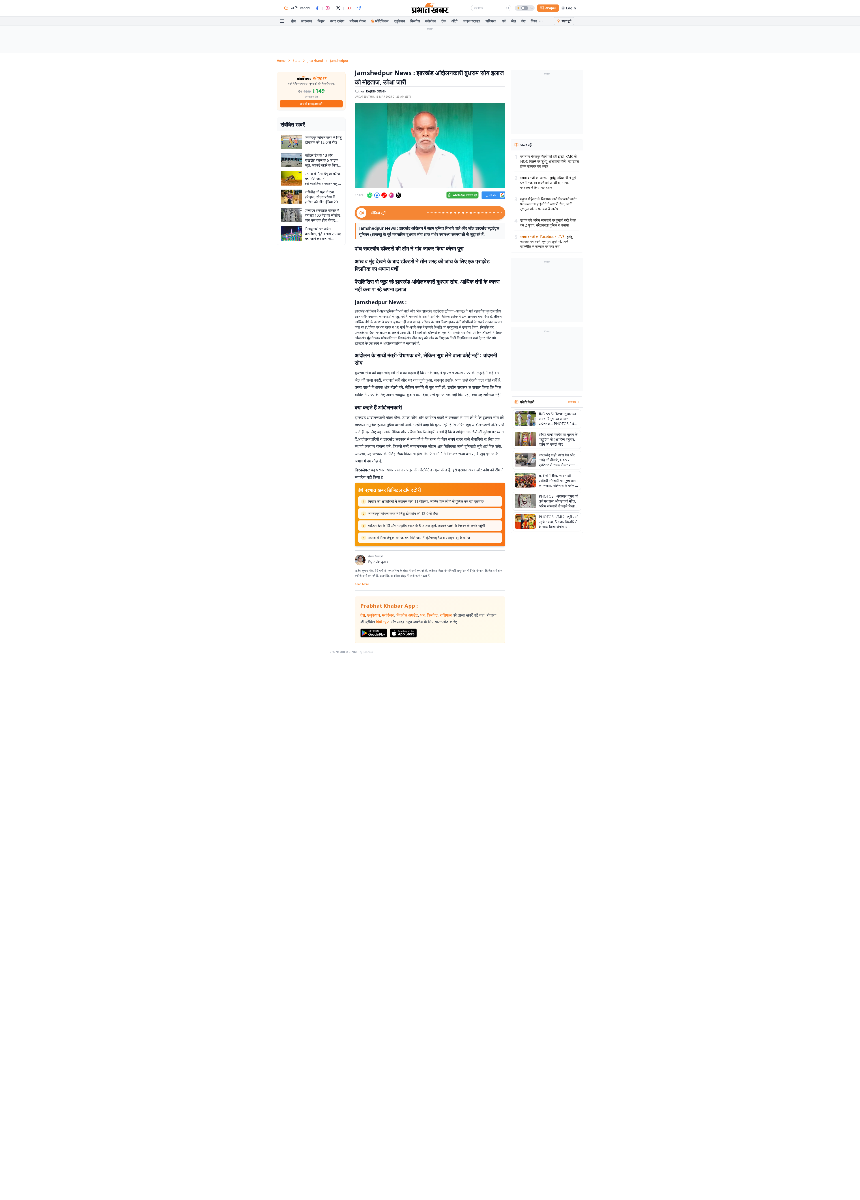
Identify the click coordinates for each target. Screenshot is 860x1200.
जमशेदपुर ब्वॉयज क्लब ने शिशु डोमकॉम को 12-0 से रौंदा (403, 513)
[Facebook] (317, 8)
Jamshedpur (339, 60)
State (296, 60)
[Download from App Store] (403, 633)
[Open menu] (282, 21)
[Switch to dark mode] (525, 8)
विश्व (534, 21)
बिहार (321, 21)
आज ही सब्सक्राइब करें (311, 104)
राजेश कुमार (380, 561)
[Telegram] (359, 8)
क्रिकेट (432, 615)
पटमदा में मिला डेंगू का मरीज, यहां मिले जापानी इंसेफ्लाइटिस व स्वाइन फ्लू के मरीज (419, 537)
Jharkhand (315, 60)
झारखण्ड (306, 21)
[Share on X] (398, 195)
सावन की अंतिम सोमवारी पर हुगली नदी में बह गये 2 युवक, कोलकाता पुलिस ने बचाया (548, 223)
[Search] (507, 8)
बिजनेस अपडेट (407, 615)
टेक (443, 21)
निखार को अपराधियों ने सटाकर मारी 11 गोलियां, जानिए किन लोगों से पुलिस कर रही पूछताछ (426, 501)
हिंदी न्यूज (382, 621)
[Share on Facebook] (377, 195)
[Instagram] (327, 8)
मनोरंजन (430, 21)
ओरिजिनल (382, 21)
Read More (362, 584)
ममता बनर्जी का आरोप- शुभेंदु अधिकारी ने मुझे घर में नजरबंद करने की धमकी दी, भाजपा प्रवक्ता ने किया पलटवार (548, 182)
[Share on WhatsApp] (369, 195)
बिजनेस (415, 21)
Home (281, 60)
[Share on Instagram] (391, 195)
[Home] (430, 8)
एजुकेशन (399, 21)
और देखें (572, 402)
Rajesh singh (376, 91)
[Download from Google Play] (373, 633)
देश (523, 21)
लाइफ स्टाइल (471, 21)
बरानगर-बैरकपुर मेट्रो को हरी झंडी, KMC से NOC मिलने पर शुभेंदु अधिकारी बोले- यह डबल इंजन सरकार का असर (549, 161)
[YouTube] (348, 8)
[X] (338, 8)
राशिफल (491, 21)
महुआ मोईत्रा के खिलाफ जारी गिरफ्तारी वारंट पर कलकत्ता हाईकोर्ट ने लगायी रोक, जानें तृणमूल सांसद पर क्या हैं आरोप (548, 204)
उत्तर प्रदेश (337, 21)
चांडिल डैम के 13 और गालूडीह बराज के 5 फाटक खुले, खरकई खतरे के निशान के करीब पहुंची (426, 525)
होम (293, 21)
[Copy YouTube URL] (384, 195)
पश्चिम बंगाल (358, 21)
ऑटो (455, 21)
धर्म (503, 21)
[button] (430, 145)
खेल (513, 21)
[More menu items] (541, 21)
